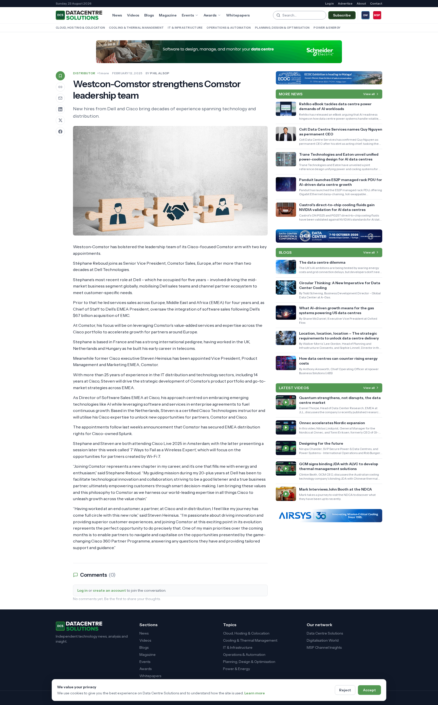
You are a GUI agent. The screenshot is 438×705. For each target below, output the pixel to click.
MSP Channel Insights (324, 647)
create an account (109, 590)
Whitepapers (238, 15)
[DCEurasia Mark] (329, 236)
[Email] (60, 98)
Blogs (149, 15)
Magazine (168, 15)
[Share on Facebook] (60, 131)
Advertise (345, 3)
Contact (376, 3)
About (361, 3)
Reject (345, 690)
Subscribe (342, 15)
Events (188, 15)
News (117, 15)
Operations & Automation (229, 27)
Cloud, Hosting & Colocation (80, 27)
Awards (210, 15)
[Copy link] (60, 87)
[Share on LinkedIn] (60, 109)
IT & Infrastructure (185, 27)
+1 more (103, 73)
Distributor (84, 73)
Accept (369, 690)
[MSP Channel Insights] (377, 15)
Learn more (254, 693)
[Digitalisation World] (365, 15)
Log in (329, 3)
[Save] (60, 75)
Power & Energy (327, 27)
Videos (133, 15)
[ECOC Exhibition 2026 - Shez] (329, 77)
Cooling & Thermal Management (136, 27)
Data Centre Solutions (325, 633)
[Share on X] (60, 120)
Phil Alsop (159, 73)
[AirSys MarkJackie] (329, 515)
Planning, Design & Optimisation (282, 27)
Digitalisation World (323, 640)
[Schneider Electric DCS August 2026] (219, 51)
